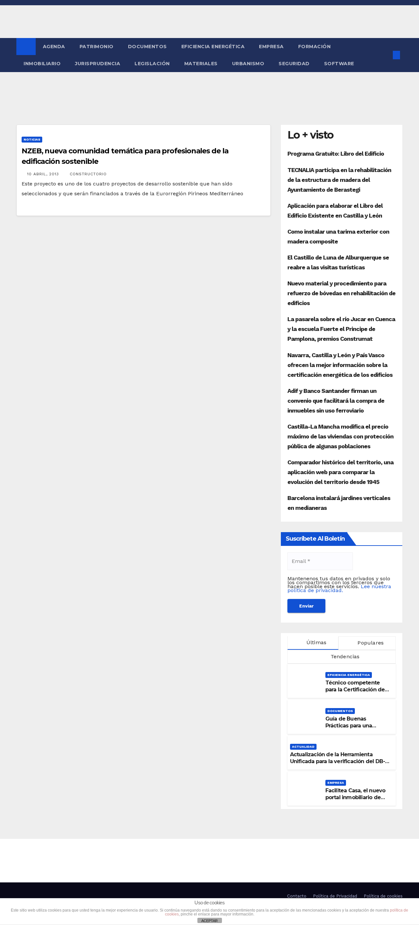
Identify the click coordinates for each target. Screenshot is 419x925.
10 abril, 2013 (44, 174)
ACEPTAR (209, 921)
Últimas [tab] (316, 642)
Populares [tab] (370, 643)
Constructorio (88, 174)
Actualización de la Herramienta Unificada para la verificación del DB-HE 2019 (337, 761)
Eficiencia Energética (213, 46)
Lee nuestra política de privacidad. (339, 588)
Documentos (147, 46)
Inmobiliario (42, 64)
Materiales (201, 64)
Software (339, 64)
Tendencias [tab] (344, 656)
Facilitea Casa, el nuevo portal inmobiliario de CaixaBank (355, 797)
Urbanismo (248, 64)
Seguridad (294, 64)
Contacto (296, 896)
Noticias (32, 139)
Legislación (152, 64)
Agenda (54, 46)
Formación (314, 46)
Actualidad (303, 746)
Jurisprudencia (97, 64)
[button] (386, 55)
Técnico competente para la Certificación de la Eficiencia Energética (355, 690)
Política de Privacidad (335, 896)
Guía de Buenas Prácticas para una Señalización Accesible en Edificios (355, 729)
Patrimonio (97, 46)
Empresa (271, 46)
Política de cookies (383, 896)
